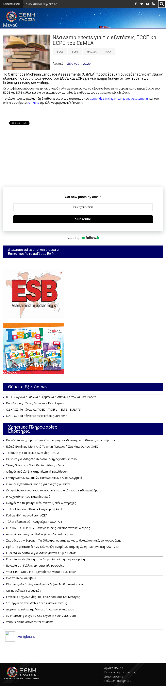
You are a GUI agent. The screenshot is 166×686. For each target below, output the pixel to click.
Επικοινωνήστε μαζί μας (119, 672)
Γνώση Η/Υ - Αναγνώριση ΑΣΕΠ (27, 515)
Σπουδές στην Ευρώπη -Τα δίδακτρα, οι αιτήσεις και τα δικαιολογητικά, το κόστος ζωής (63, 540)
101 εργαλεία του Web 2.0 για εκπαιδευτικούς (36, 603)
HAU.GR (92, 51)
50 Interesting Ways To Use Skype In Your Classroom (41, 616)
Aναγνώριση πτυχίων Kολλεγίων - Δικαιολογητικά (39, 534)
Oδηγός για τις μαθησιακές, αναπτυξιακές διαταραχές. (41, 503)
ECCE (60, 51)
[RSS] (153, 4)
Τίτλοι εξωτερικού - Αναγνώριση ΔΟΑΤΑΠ (34, 522)
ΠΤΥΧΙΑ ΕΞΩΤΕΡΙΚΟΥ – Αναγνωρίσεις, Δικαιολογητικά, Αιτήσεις (48, 528)
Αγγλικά (58, 63)
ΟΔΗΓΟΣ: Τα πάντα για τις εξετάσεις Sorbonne (36, 416)
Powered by (73, 237)
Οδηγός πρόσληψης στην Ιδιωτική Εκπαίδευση (37, 471)
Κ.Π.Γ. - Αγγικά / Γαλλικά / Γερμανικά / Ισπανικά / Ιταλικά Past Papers (51, 397)
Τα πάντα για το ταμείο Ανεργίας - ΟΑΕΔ (32, 453)
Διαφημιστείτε (113, 676)
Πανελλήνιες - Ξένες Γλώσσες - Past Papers (35, 403)
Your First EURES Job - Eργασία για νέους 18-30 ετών (41, 572)
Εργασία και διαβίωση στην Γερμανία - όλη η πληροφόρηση (45, 559)
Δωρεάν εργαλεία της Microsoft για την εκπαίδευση (40, 609)
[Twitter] (141, 4)
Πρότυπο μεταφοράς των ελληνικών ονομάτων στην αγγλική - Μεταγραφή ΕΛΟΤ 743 (62, 547)
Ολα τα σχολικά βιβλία (21, 578)
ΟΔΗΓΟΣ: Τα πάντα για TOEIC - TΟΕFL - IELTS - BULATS (43, 409)
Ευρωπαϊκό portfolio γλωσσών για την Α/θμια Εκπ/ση (41, 553)
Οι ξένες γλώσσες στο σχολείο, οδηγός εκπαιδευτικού (42, 459)
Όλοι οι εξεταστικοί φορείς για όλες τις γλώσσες (38, 484)
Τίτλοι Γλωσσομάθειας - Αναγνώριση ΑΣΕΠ (34, 509)
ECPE (75, 51)
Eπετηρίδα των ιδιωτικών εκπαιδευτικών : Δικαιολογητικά (44, 478)
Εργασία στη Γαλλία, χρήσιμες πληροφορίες (35, 565)
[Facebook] (135, 4)
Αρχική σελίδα (113, 668)
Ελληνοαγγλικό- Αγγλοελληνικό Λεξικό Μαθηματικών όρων (45, 584)
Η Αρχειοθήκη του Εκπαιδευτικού (28, 496)
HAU (108, 51)
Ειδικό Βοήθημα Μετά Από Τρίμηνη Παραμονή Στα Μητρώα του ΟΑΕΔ (52, 446)
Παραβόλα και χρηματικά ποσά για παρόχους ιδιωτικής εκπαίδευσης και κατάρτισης (60, 440)
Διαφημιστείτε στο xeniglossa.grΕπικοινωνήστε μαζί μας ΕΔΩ (34, 252)
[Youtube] (147, 4)
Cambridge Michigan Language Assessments (119, 98)
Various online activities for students (29, 622)
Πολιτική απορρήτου (117, 681)
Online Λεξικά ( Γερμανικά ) (23, 590)
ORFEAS (33, 102)
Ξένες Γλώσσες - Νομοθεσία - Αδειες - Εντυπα (36, 465)
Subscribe (83, 219)
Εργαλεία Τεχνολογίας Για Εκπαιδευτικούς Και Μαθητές (43, 597)
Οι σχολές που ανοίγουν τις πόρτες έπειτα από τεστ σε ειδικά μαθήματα (53, 490)
